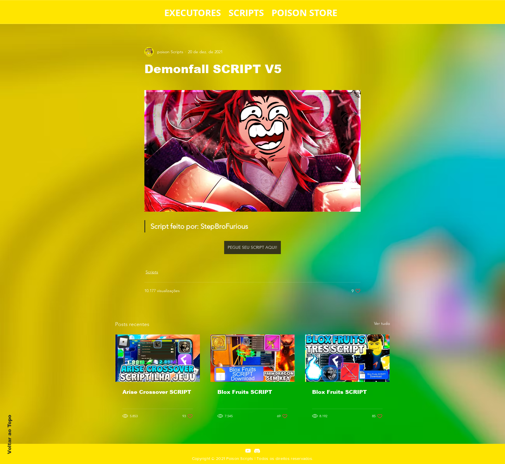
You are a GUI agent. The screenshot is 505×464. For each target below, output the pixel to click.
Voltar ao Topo (9, 434)
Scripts (152, 272)
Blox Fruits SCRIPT (244, 392)
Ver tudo (382, 323)
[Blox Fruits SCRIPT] (252, 358)
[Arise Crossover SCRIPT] (157, 358)
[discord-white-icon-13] (257, 450)
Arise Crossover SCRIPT (156, 392)
